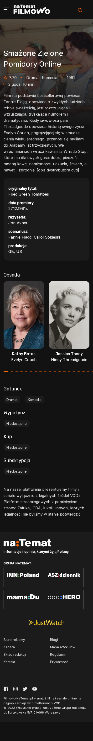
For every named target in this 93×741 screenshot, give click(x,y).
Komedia (34, 400)
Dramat (11, 400)
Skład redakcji (15, 654)
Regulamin (58, 654)
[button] (6, 371)
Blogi (54, 640)
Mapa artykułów (62, 647)
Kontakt (9, 662)
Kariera (9, 647)
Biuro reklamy (14, 640)
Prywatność (59, 662)
